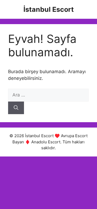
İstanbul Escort (48, 9)
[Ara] (16, 108)
